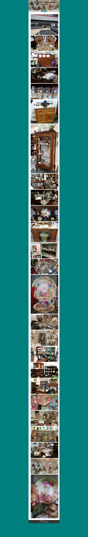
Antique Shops (44, 522)
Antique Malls (47, 522)
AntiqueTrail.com (46, 521)
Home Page (44, 12)
